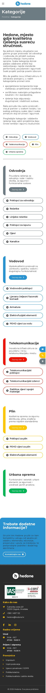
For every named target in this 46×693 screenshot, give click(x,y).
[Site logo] (23, 3)
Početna (5, 17)
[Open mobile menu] (3, 3)
